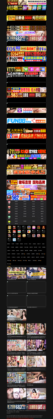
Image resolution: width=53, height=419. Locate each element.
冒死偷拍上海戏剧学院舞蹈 (32, 293)
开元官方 (8, 257)
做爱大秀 (33, 257)
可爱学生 (33, 211)
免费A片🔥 (14, 260)
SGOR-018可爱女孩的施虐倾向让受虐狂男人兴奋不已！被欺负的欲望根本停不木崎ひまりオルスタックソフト (36, 337)
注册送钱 (34, 243)
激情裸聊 (33, 253)
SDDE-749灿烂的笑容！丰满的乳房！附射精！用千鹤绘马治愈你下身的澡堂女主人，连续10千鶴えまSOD (16, 354)
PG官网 (13, 243)
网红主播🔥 (9, 263)
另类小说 (16, 223)
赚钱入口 (29, 260)
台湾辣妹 (16, 206)
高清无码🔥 (35, 260)
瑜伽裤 (33, 213)
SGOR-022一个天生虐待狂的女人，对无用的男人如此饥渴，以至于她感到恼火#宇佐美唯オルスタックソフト (16, 370)
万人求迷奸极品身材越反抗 (12, 307)
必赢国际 (16, 247)
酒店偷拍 (43, 247)
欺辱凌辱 (16, 208)
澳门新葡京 (40, 250)
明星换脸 (24, 213)
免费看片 (28, 257)
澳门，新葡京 (23, 257)
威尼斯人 (8, 243)
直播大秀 (37, 257)
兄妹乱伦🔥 (19, 260)
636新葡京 (28, 253)
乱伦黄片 (17, 250)
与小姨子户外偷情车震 (31, 279)
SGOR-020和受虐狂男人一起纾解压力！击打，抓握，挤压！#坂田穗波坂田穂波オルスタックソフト (36, 354)
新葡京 (8, 247)
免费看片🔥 (23, 253)
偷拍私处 (22, 250)
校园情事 (24, 221)
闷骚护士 (42, 213)
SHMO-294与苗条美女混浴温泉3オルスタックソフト (36, 369)
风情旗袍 (16, 213)
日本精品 (24, 203)
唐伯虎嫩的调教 (30, 385)
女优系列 (24, 211)
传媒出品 (16, 218)
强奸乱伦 (24, 201)
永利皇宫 (18, 253)
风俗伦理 (42, 221)
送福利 (43, 243)
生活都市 (16, 221)
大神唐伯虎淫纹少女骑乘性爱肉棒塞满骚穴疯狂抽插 (36, 402)
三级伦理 (16, 203)
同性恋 (42, 218)
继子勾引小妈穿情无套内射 (12, 293)
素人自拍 (42, 203)
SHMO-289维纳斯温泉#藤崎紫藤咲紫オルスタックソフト (16, 337)
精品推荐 (16, 201)
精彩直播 (35, 247)
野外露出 (42, 208)
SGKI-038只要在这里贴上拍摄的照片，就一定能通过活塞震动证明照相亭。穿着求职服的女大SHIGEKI (16, 386)
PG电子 (30, 243)
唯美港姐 (33, 206)
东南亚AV (42, 206)
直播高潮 (31, 247)
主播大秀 (8, 250)
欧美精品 (33, 201)
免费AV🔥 (39, 260)
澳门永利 (25, 243)
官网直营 (21, 243)
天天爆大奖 (13, 257)
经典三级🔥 (9, 260)
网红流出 (33, 208)
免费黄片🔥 (38, 253)
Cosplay (33, 203)
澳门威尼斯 (42, 257)
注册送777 (39, 243)
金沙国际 (18, 257)
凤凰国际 (21, 247)
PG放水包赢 (26, 247)
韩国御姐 (24, 206)
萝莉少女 (42, 201)
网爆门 (42, 216)
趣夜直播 (26, 250)
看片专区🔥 (25, 260)
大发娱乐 (8, 253)
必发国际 (35, 250)
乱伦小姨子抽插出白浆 (11, 321)
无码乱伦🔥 (43, 253)
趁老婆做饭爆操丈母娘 (11, 279)
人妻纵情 (33, 221)
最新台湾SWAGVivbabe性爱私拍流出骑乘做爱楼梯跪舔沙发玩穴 (16, 402)
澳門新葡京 (13, 253)
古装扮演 (16, 211)
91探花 (25, 208)
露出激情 (24, 216)
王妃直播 (13, 250)
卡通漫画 (16, 216)
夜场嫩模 (30, 250)
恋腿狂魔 (42, 211)
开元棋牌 (17, 243)
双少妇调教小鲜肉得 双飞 (32, 307)
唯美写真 (33, 216)
